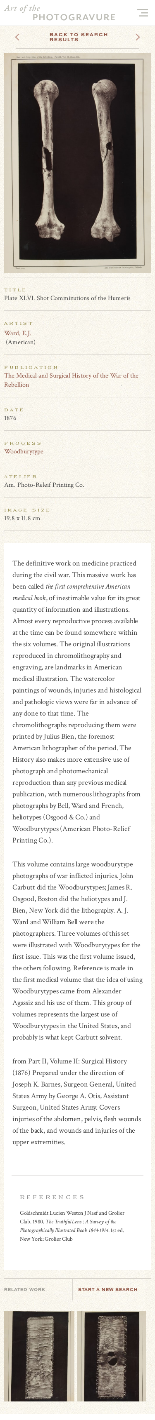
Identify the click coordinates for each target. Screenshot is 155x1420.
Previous (33, 35)
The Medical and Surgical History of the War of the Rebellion (71, 380)
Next (130, 35)
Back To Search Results (79, 37)
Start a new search (108, 1289)
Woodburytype (23, 451)
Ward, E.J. (17, 333)
